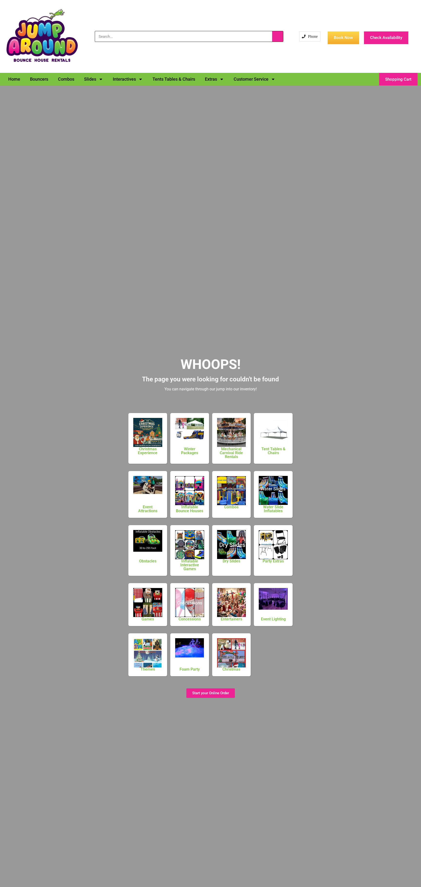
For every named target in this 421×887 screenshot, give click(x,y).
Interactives (124, 79)
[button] (398, 79)
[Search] (277, 36)
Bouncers (39, 79)
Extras (211, 79)
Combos (66, 79)
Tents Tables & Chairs (174, 79)
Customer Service (251, 79)
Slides (90, 79)
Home (14, 79)
